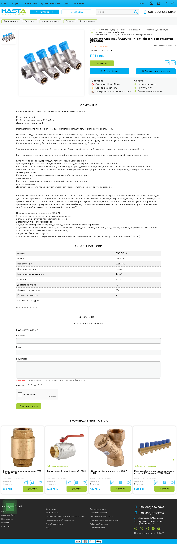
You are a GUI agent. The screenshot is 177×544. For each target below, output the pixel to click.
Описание (29, 21)
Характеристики (50, 21)
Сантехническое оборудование (60, 520)
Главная (93, 30)
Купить (103, 63)
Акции (48, 528)
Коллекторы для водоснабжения (109, 32)
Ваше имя (21, 335)
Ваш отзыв (21, 359)
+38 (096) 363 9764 (151, 513)
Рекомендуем (87, 21)
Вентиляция (51, 509)
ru (143, 3)
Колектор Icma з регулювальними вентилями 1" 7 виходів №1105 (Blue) (154, 472)
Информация (11, 506)
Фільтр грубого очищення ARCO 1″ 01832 (108, 472)
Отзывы (70, 21)
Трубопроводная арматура (156, 30)
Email (19, 347)
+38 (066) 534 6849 (162, 12)
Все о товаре (11, 21)
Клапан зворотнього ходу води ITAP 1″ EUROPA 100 (21, 472)
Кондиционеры (52, 513)
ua (139, 3)
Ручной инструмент (54, 524)
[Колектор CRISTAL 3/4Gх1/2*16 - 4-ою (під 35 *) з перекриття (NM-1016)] (51, 63)
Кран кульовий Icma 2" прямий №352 (66, 471)
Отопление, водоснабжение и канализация (120, 30)
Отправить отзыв (29, 406)
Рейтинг (20, 385)
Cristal (109, 50)
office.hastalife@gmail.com (150, 518)
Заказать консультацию (157, 71)
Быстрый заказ (111, 71)
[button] (28, 385)
